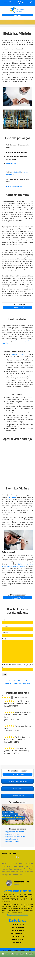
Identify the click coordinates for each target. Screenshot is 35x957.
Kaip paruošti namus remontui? (15, 832)
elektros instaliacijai (19, 354)
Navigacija (17, 15)
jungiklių (18, 172)
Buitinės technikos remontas (22, 683)
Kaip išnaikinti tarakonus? (13, 841)
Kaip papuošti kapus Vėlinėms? (15, 836)
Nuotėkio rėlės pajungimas (14, 186)
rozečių (13, 172)
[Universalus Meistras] (17, 10)
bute (9, 497)
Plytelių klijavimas (18, 681)
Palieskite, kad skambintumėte (19, 954)
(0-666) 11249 (18, 307)
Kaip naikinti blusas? (11, 839)
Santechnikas (8, 681)
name (14, 497)
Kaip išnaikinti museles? (12, 834)
